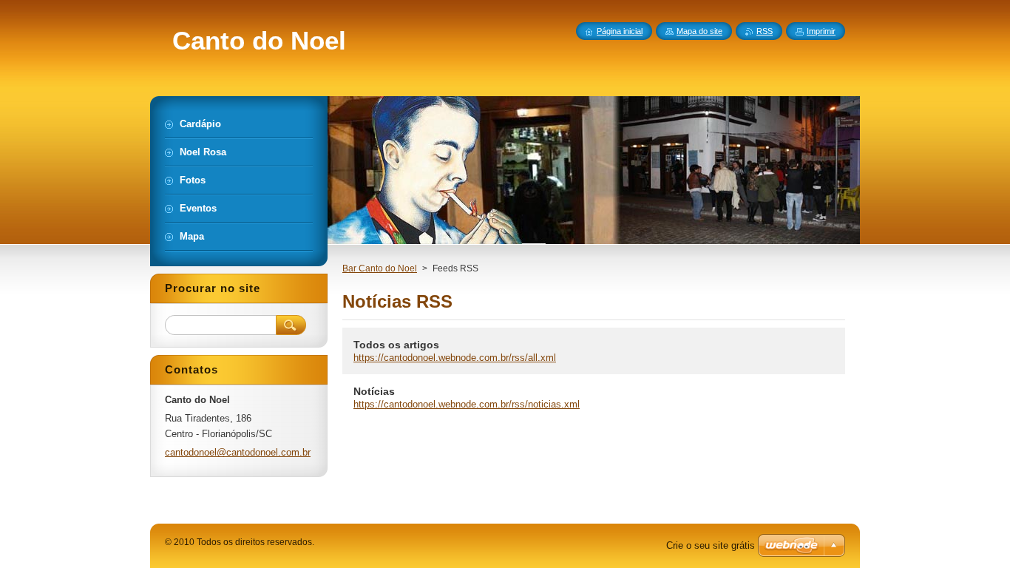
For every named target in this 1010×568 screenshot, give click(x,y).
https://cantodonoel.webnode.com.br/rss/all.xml (454, 357)
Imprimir (821, 31)
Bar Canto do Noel (379, 268)
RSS (764, 31)
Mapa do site (699, 31)
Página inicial (620, 31)
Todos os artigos (396, 345)
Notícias (374, 391)
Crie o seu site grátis (710, 545)
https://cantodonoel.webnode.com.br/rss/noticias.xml (466, 404)
